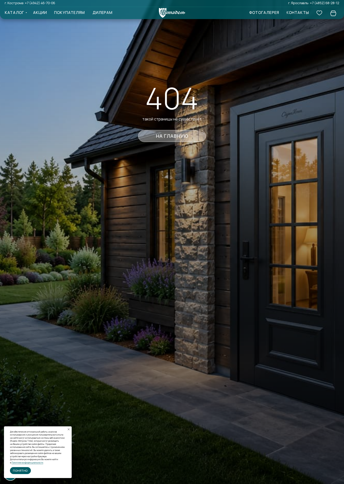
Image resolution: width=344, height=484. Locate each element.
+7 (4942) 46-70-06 (40, 3)
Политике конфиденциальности (27, 462)
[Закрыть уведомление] (69, 429)
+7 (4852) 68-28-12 (324, 3)
